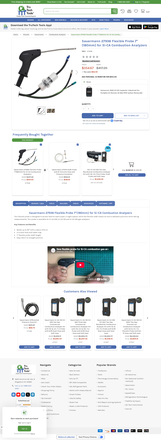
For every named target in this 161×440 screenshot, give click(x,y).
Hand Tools (104, 20)
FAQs (43, 379)
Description (21, 203)
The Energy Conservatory (108, 379)
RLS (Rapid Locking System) (109, 402)
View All (128, 409)
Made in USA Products (79, 406)
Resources (129, 20)
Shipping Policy (47, 390)
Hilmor (101, 394)
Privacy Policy (47, 410)
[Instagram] (23, 395)
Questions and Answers (91, 61)
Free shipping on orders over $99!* (26, 2)
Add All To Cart (132, 175)
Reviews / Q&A (37, 203)
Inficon (128, 371)
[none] (46, 72)
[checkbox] (41, 145)
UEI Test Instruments (134, 405)
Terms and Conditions (50, 414)
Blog (110, 2)
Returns (44, 394)
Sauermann (130, 385)
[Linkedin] (33, 395)
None (89, 82)
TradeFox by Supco (132, 401)
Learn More (104, 29)
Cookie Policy (46, 406)
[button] (131, 115)
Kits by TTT (74, 379)
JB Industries (130, 375)
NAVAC (100, 382)
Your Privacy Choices (87, 437)
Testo (100, 375)
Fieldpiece (102, 371)
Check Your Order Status (51, 386)
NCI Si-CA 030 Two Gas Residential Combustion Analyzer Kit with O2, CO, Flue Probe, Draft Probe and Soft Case (96, 173)
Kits (93, 20)
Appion (101, 390)
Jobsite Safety (75, 398)
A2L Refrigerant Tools (78, 386)
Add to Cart (29, 347)
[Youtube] (18, 395)
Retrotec (101, 410)
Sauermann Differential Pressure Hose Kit (29, 321)
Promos (116, 20)
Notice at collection (66, 437)
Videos (76, 203)
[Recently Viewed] (123, 11)
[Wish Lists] (136, 11)
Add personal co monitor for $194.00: (99, 77)
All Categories (44, 20)
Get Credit (81, 2)
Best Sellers (74, 375)
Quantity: (86, 104)
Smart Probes (75, 394)
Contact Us (45, 371)
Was (127, 170)
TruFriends (101, 2)
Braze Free (74, 402)
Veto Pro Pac (103, 398)
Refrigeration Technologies (136, 397)
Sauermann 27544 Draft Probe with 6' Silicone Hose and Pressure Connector (64, 172)
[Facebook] (14, 395)
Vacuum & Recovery (79, 20)
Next (76, 72)
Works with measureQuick (80, 390)
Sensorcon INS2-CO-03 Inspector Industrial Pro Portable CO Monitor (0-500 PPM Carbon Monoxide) (121, 91)
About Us (91, 2)
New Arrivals (60, 20)
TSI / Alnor (129, 389)
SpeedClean (130, 393)
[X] (28, 395)
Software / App (105, 203)
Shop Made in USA (54, 2)
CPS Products (103, 406)
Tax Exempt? (69, 2)
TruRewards (46, 402)
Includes (64, 203)
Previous (15, 72)
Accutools (102, 386)
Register (146, 2)
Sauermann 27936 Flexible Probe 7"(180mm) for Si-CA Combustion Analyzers (27, 172)
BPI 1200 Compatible (78, 382)
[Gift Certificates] (129, 11)
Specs (51, 203)
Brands (30, 20)
